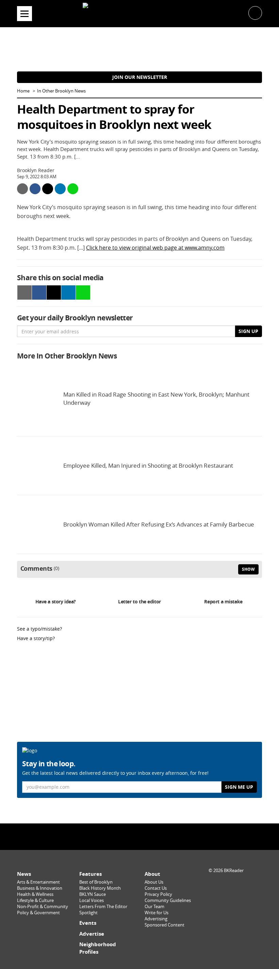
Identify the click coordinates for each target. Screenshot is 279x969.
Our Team (154, 906)
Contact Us (156, 888)
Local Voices (91, 900)
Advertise (91, 933)
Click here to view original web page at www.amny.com (155, 247)
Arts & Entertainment (38, 882)
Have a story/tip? (36, 638)
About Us (154, 882)
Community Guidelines (168, 900)
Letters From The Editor (103, 906)
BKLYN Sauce (92, 894)
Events (87, 922)
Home (23, 91)
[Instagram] (139, 836)
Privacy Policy (158, 894)
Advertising (156, 919)
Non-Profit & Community (42, 906)
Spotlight (88, 913)
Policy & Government (38, 913)
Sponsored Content (164, 925)
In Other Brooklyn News (61, 91)
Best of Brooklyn (96, 882)
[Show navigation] (24, 13)
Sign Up (248, 331)
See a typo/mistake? (39, 628)
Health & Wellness (35, 894)
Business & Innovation (39, 888)
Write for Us (156, 913)
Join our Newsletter (139, 77)
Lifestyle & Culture (35, 900)
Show (248, 569)
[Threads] (157, 836)
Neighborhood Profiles (97, 948)
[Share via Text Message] (72, 188)
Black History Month (100, 888)
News (24, 874)
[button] (255, 12)
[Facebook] (122, 836)
